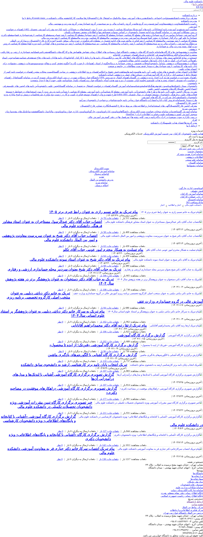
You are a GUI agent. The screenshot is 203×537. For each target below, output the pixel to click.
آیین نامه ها (144, 72)
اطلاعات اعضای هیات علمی (184, 72)
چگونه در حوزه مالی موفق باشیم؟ (72, 40)
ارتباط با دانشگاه (195, 501)
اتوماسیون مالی (57, 111)
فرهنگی (153, 86)
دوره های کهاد (53, 43)
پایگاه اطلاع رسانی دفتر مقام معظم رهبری (182, 493)
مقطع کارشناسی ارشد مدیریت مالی (59, 38)
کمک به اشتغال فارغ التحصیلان (102, 18)
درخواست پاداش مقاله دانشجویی (134, 60)
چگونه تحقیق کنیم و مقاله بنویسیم (52, 63)
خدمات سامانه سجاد (166, 111)
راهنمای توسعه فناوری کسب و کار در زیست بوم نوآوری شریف (68, 94)
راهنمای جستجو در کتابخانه (126, 55)
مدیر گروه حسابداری (91, 23)
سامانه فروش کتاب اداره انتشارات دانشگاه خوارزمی (156, 100)
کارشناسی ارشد (118, 29)
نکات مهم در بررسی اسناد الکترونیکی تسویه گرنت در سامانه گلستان (50, 77)
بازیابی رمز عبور (195, 148)
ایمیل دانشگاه (43, 111)
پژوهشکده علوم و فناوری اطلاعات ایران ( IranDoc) (151, 114)
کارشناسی (130, 29)
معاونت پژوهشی (174, 23)
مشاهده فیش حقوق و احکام (113, 72)
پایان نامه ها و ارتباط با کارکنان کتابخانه (86, 57)
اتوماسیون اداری (113, 111)
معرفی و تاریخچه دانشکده (184, 18)
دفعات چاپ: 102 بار (109, 322)
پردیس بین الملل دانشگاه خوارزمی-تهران (183, 513)
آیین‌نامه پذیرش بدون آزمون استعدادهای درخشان (40, 91)
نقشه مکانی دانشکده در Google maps (51, 18)
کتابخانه (165, 55)
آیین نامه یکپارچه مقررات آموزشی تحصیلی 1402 (47, 29)
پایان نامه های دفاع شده (43, 57)
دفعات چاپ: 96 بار (109, 351)
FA (201, 7)
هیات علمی (197, 133)
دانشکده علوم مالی (193, 1)
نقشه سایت (32, 111)
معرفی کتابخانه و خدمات (150, 55)
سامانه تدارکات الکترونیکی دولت (187, 490)
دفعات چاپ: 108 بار (109, 289)
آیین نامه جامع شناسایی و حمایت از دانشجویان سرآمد (105, 100)
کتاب (148, 86)
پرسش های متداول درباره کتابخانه (157, 57)
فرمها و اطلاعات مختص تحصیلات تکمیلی (84, 32)
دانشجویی (192, 83)
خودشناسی (138, 86)
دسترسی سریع (189, 108)
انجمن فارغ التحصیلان (186, 103)
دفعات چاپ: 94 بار (109, 308)
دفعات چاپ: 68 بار (109, 266)
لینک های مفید (20, 111)
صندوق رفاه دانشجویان (191, 484)
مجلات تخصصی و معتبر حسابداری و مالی (129, 63)
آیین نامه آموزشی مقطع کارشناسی (120, 91)
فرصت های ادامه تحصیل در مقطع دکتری (108, 40)
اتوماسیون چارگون (97, 111)
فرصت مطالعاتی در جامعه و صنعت (125, 66)
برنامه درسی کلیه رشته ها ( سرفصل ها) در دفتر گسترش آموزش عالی (122, 117)
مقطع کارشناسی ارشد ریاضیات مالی (134, 43)
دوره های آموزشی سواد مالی (131, 18)
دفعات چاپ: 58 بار (109, 232)
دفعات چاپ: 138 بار (108, 459)
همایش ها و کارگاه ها (172, 52)
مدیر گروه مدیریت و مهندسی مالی (65, 23)
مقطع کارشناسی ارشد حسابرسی (67, 35)
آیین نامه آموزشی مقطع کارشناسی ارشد (84, 91)
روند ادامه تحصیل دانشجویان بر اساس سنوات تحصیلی (129, 32)
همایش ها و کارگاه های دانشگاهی (63, 52)
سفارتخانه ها (197, 479)
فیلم (145, 86)
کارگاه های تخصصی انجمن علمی (164, 89)
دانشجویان (186, 133)
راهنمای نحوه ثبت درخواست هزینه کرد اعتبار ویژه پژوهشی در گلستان (163, 77)
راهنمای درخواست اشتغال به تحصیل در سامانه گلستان (85, 86)
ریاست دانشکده (189, 23)
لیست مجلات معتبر (43, 72)
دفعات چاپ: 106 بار (109, 275)
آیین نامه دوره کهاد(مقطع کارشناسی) (27, 43)
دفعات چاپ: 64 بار (109, 256)
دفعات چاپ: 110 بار (109, 361)
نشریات (45, 52)
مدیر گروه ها (191, 123)
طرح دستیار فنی (150, 66)
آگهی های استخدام (161, 106)
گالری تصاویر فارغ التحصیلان (94, 106)
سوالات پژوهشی (189, 63)
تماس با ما (198, 4)
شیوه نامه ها (133, 72)
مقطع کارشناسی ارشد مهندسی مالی (179, 40)
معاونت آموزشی (158, 23)
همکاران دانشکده (159, 123)
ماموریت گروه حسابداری (162, 35)
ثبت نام (182, 148)
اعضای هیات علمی (188, 69)
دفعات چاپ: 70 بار (109, 218)
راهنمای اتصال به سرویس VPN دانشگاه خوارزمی (106, 77)
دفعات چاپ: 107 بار (109, 371)
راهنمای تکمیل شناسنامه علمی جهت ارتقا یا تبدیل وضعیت (58, 80)
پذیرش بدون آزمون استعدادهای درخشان (90, 29)
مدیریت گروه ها (143, 23)
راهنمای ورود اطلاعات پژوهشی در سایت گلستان (76, 72)
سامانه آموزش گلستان (122, 86)
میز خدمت (167, 133)
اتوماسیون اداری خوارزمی (76, 111)
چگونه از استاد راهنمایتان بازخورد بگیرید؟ (89, 63)
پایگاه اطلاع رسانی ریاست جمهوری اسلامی (182, 496)
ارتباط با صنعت (185, 74)
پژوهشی (193, 49)
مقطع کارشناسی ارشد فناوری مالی (145, 40)
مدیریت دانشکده (189, 21)
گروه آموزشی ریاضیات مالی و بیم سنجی (171, 43)
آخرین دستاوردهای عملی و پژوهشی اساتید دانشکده (124, 74)
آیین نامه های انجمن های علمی (24, 86)
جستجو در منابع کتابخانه (185, 57)
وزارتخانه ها (197, 476)
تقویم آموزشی (175, 29)
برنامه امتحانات (162, 29)
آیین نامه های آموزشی (145, 29)
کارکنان (177, 133)
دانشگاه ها (198, 473)
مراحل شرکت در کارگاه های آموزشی (159, 97)
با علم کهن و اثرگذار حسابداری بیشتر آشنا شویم (165, 38)
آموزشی (193, 26)
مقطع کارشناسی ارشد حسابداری (99, 35)
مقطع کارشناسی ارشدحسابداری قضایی (33, 35)
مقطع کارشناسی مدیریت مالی (91, 38)
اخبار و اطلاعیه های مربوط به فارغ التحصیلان (130, 106)
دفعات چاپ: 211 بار (109, 413)
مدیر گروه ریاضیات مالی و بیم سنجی (118, 23)
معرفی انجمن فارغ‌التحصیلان (183, 106)
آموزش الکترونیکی (152, 133)
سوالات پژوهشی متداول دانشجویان (165, 63)
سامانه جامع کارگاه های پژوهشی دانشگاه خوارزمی (137, 52)
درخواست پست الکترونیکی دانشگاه (138, 111)
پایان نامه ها (61, 57)
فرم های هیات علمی (160, 72)
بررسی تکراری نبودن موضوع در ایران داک (177, 117)
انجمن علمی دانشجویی (48, 86)
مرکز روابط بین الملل (192, 507)
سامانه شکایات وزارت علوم (189, 487)
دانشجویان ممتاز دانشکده (184, 86)
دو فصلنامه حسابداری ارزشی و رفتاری (23, 52)
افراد (194, 120)
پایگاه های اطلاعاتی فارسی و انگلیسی (123, 57)
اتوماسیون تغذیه (164, 86)
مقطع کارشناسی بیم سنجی (104, 43)
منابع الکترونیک (176, 55)
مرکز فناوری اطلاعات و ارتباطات (186, 510)
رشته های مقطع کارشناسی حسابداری (133, 35)
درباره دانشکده (189, 15)
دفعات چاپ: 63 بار (109, 246)
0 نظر (61, 218)
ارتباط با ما (27, 18)
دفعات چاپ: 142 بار (108, 445)
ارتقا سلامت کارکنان (78, 18)
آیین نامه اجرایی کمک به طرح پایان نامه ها (171, 60)
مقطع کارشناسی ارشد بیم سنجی (75, 43)
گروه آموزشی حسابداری (185, 35)
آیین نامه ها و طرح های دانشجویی (153, 91)
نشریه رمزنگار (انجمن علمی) (183, 91)
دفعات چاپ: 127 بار (109, 431)
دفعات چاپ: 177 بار (109, 399)
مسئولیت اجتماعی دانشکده (158, 18)
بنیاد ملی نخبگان (195, 482)
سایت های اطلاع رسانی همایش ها (96, 52)
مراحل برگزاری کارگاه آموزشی (163, 74)
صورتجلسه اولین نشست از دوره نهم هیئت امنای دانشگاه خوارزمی (118, 80)
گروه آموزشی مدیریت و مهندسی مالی (124, 38)
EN (197, 7)
